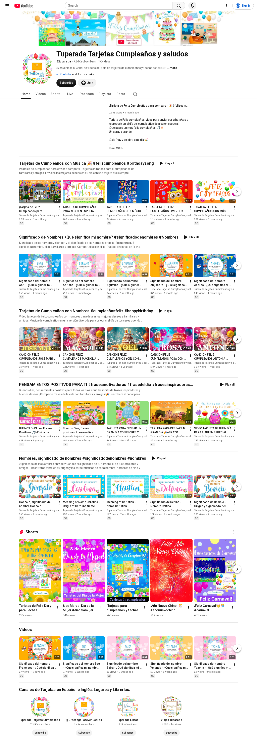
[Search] (178, 6)
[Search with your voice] (192, 6)
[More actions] (59, 208)
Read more (116, 148)
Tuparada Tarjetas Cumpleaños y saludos (42, 215)
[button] (116, 148)
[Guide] (7, 5)
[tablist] (128, 94)
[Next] (237, 192)
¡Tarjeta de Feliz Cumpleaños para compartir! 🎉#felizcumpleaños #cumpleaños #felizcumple (149, 105)
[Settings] (226, 5)
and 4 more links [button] (83, 74)
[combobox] (119, 5)
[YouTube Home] (23, 5)
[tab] (26, 94)
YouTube (65, 74)
